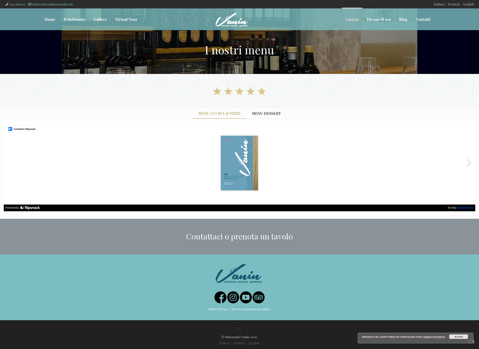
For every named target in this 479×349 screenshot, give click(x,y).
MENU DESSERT (266, 113)
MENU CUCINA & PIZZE (219, 113)
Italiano (439, 4)
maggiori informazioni (434, 336)
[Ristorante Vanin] (231, 19)
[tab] (219, 113)
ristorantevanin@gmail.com (52, 4)
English (468, 4)
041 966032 (17, 4)
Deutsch (454, 4)
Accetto (458, 336)
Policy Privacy (218, 309)
